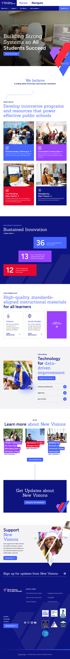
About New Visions (11, 54)
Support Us (64, 8)
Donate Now (9, 558)
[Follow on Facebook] (25, 622)
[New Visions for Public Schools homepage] (12, 596)
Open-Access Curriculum (33, 597)
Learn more (9, 233)
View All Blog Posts (35, 459)
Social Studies (34, 321)
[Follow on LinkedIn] (31, 622)
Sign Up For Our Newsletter (35, 502)
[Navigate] (37, 3)
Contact (6, 621)
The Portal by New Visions (11, 195)
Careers (5, 616)
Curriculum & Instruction (49, 151)
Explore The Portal (46, 378)
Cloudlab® (51, 597)
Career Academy (31, 601)
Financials (6, 619)
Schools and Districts (45, 387)
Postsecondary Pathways (17, 151)
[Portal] (23, 3)
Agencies (41, 393)
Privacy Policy (22, 654)
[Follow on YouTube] (35, 622)
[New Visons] (8, 3)
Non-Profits (42, 399)
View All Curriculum (56, 323)
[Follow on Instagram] (28, 622)
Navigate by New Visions (44, 195)
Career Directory (53, 601)
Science (9, 321)
